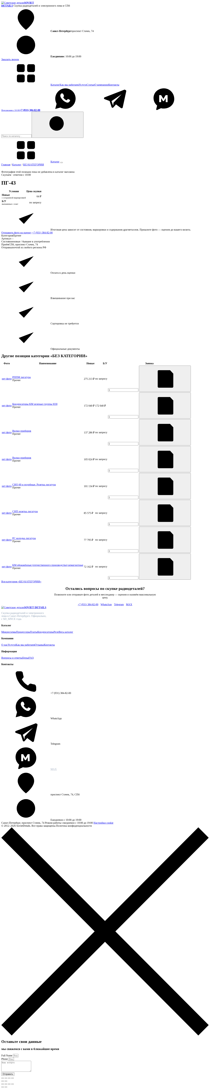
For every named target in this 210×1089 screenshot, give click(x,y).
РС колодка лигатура (24, 538)
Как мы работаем (69, 84)
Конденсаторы (45, 632)
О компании (101, 84)
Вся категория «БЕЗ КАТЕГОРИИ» (21, 581)
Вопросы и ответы (11, 657)
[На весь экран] (6, 1078)
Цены (25, 657)
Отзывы (39, 644)
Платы (33, 632)
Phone (5, 1059)
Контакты (113, 84)
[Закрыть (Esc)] (12, 1078)
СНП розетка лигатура (25, 511)
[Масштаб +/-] (2, 1078)
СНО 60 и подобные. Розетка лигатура (34, 484)
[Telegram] (114, 110)
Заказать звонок (10, 59)
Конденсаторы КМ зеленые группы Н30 (34, 404)
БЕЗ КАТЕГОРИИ (33, 164)
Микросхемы (8, 632)
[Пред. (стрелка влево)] (2, 1081)
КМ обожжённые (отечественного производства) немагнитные (47, 565)
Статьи (90, 84)
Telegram (119, 604)
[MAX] (164, 110)
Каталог (55, 84)
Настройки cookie (103, 822)
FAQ (31, 657)
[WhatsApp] (65, 110)
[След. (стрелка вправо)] (6, 1081)
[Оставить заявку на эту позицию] (165, 379)
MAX (129, 604)
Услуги (83, 84)
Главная (5, 164)
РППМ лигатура (21, 377)
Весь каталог (66, 632)
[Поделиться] (9, 1078)
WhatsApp (106, 604)
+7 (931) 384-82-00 (42, 232)
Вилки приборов (21, 430)
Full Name (7, 1055)
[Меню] (61, 162)
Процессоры (23, 632)
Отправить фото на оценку (16, 232)
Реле (56, 632)
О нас (4, 644)
